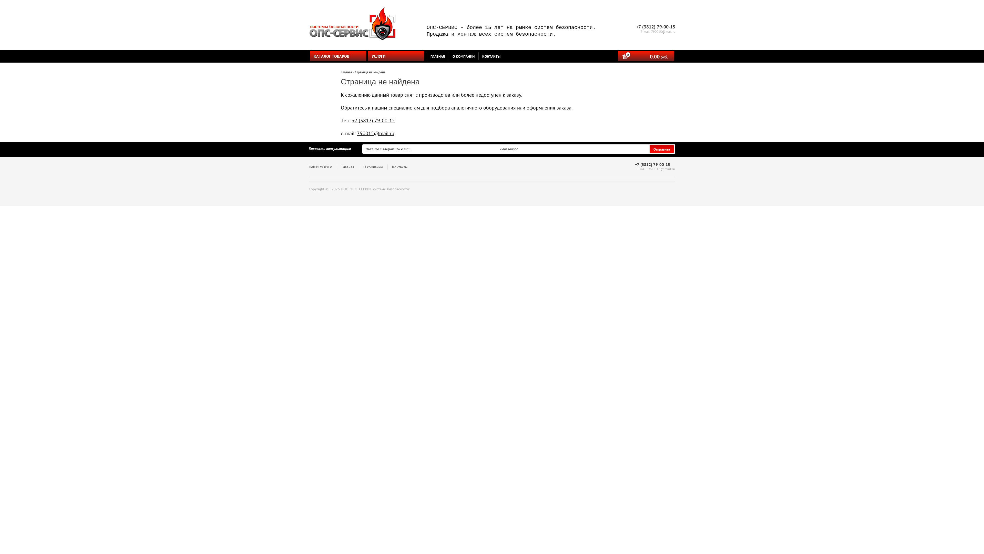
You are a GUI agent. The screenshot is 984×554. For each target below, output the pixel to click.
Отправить (661, 149)
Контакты (491, 56)
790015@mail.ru (375, 133)
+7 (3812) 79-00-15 (373, 120)
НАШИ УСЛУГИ (320, 167)
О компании (464, 56)
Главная (437, 56)
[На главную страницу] (352, 25)
